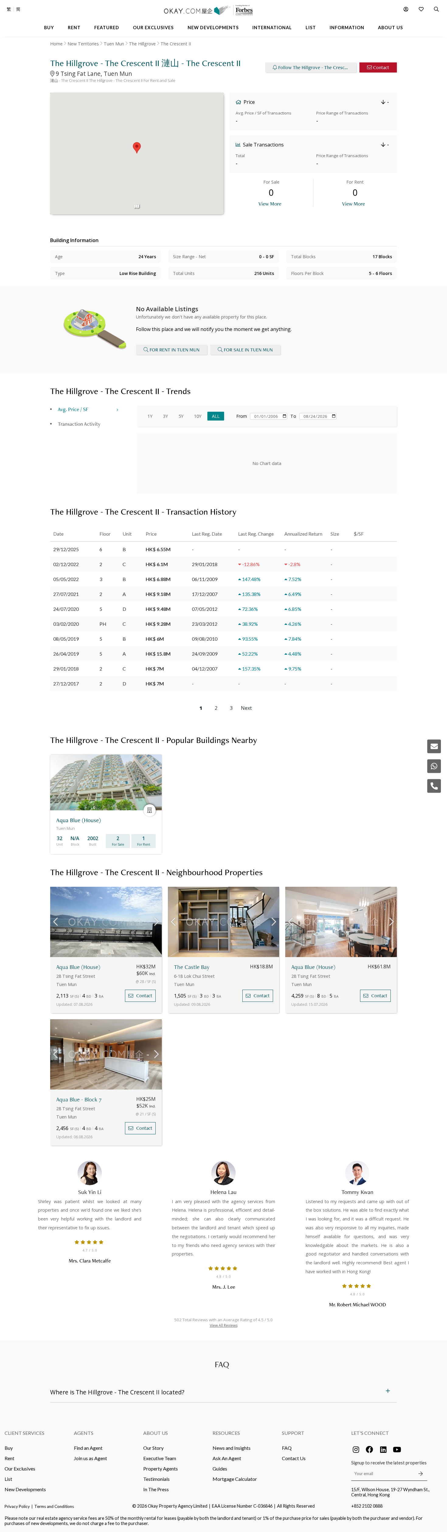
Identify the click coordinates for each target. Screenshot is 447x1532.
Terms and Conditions (54, 1506)
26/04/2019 (66, 654)
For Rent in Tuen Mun (174, 350)
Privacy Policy (17, 1506)
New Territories (83, 44)
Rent (9, 1458)
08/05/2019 (66, 639)
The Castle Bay (192, 967)
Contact (381, 67)
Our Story (153, 1448)
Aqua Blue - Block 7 (79, 1099)
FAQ (287, 1448)
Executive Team (159, 1458)
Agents (83, 1433)
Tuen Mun (114, 44)
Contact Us (294, 1458)
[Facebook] (369, 1449)
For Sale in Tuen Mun (248, 350)
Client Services (24, 1433)
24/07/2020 (66, 609)
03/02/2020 (66, 624)
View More (269, 203)
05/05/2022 (66, 579)
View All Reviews (223, 1325)
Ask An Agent (227, 1458)
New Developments (25, 1489)
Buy (9, 1448)
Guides (220, 1468)
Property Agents (160, 1468)
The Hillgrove (142, 44)
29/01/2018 (66, 668)
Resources (226, 1433)
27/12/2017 (66, 683)
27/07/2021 (66, 594)
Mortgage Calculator (235, 1479)
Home (56, 44)
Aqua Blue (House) (78, 967)
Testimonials (156, 1479)
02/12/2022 (66, 564)
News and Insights (232, 1448)
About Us (155, 1433)
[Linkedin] (383, 1449)
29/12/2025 (66, 549)
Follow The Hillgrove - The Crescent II (316, 67)
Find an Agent (88, 1448)
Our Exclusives (20, 1468)
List (8, 1479)
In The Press (156, 1489)
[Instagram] (355, 1449)
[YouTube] (396, 1449)
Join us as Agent (90, 1458)
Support (293, 1433)
